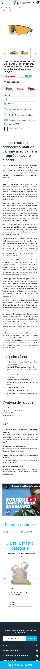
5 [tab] (17, 616)
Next (35, 578)
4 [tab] (14, 616)
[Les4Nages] (22, 2)
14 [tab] (20, 619)
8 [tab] (26, 616)
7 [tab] (23, 616)
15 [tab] (23, 619)
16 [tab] (26, 619)
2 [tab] (8, 616)
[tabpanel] (20, 583)
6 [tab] (20, 616)
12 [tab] (14, 619)
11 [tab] (35, 616)
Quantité (8, 95)
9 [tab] (29, 616)
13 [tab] (17, 619)
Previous (5, 578)
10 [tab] (32, 616)
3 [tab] (11, 616)
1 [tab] (5, 616)
